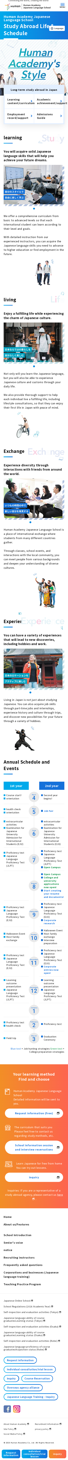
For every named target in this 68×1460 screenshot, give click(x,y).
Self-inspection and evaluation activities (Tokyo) (31, 1312)
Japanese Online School (17, 1300)
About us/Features (16, 1224)
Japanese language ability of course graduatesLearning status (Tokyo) (24, 1319)
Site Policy (9, 1429)
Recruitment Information (47, 1424)
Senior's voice (13, 1242)
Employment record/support (17, 116)
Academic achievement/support (50, 101)
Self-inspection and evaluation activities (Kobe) (31, 1340)
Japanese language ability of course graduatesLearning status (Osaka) (24, 1334)
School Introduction (17, 1235)
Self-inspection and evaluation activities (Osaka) (31, 1326)
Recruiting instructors (19, 1257)
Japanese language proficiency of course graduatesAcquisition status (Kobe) (27, 1348)
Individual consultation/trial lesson (35, 1454)
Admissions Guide (45, 116)
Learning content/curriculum (20, 101)
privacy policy (42, 1429)
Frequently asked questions (23, 1265)
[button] (30, 208)
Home (8, 1217)
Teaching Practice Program (22, 1284)
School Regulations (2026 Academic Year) (27, 1306)
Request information (11, 1454)
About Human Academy (15, 1424)
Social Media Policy (13, 1434)
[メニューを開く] (63, 4)
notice (8, 1250)
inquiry (57, 1453)
